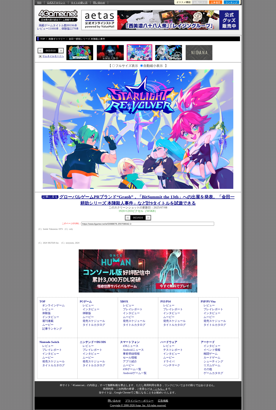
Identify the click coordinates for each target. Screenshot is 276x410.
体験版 (46, 313)
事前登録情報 (131, 353)
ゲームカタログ (213, 373)
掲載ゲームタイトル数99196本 (58, 25)
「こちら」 (158, 388)
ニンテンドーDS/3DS (93, 342)
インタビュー (50, 317)
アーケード (208, 342)
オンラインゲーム (53, 305)
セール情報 (130, 357)
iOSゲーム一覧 (132, 369)
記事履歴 (215, 2)
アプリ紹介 (130, 361)
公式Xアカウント (56, 2)
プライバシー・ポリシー (139, 400)
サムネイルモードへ (53, 56)
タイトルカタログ (94, 324)
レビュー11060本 (48, 28)
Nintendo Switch (49, 342)
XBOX (124, 301)
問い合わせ (99, 2)
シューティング (213, 361)
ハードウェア (168, 342)
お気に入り (200, 2)
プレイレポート (133, 309)
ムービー (47, 324)
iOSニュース (130, 345)
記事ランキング (52, 328)
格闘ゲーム (211, 353)
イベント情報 (212, 349)
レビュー (47, 309)
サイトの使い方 (79, 2)
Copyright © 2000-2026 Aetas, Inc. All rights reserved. (138, 405)
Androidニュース (133, 349)
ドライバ (168, 361)
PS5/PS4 (165, 301)
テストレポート (173, 349)
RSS (39, 2)
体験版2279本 (70, 28)
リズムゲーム (212, 365)
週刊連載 (47, 320)
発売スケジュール (94, 320)
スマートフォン (130, 342)
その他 (208, 369)
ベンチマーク (171, 365)
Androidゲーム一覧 (135, 373)
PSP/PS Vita (208, 301)
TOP (42, 301)
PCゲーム (86, 301)
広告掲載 (163, 400)
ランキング (231, 2)
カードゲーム (212, 357)
